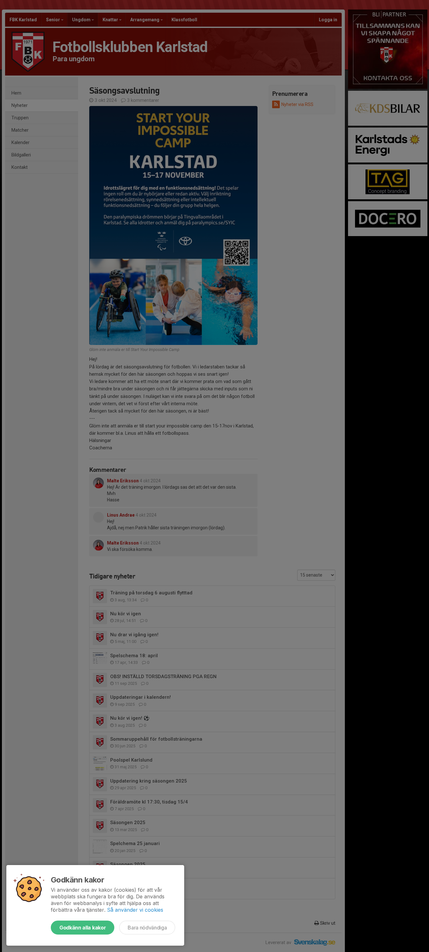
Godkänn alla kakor (82, 927)
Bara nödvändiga (147, 927)
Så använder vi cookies (135, 910)
